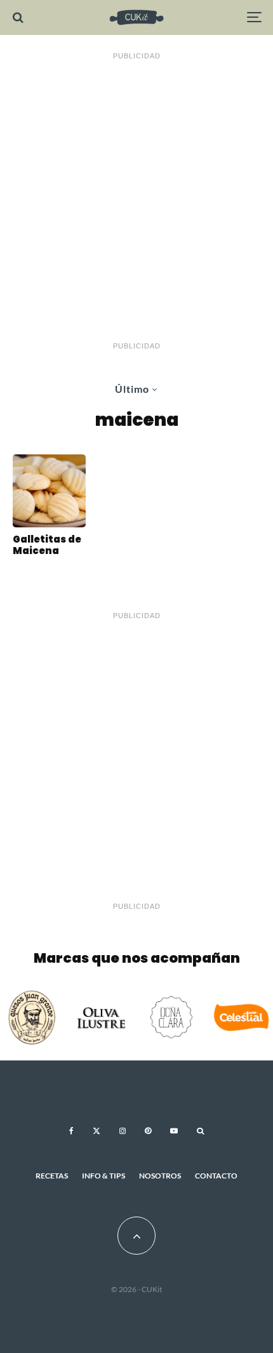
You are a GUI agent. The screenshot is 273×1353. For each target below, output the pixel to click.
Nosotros (160, 1175)
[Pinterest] (148, 1131)
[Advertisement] (136, 201)
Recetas (52, 1175)
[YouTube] (174, 1131)
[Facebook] (71, 1131)
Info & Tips (103, 1175)
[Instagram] (122, 1131)
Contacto (216, 1175)
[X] (96, 1131)
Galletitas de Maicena (47, 545)
